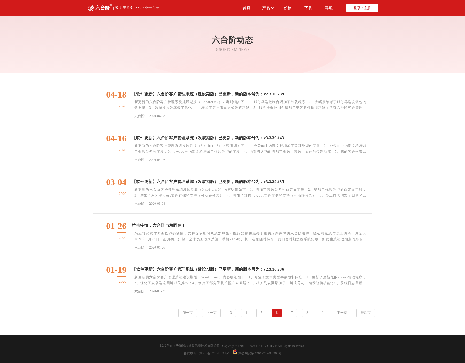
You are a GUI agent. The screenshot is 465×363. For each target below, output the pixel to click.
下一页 (342, 313)
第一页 (188, 313)
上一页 (211, 313)
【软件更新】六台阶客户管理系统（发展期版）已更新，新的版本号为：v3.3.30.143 (208, 138)
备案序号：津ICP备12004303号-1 (207, 353)
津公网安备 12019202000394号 (260, 353)
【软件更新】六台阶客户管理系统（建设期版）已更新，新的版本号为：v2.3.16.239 (208, 94)
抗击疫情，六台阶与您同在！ (159, 225)
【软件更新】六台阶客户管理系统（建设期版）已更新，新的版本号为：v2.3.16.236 (208, 269)
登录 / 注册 (362, 8)
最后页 (366, 313)
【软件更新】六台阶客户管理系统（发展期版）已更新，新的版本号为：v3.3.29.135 (208, 181)
